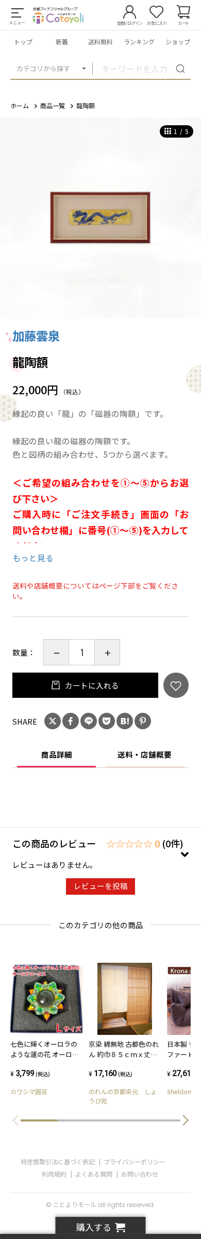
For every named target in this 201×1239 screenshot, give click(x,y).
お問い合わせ (139, 1173)
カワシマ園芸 (28, 1091)
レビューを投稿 (101, 885)
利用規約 (54, 1173)
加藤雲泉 (36, 335)
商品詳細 (56, 754)
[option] (100, 218)
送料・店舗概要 (145, 754)
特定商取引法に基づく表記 (58, 1161)
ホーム (19, 105)
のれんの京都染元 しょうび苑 (123, 1096)
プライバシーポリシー (134, 1161)
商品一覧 (52, 105)
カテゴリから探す (43, 68)
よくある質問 (93, 1173)
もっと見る (33, 557)
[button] (185, 1120)
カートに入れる (91, 685)
